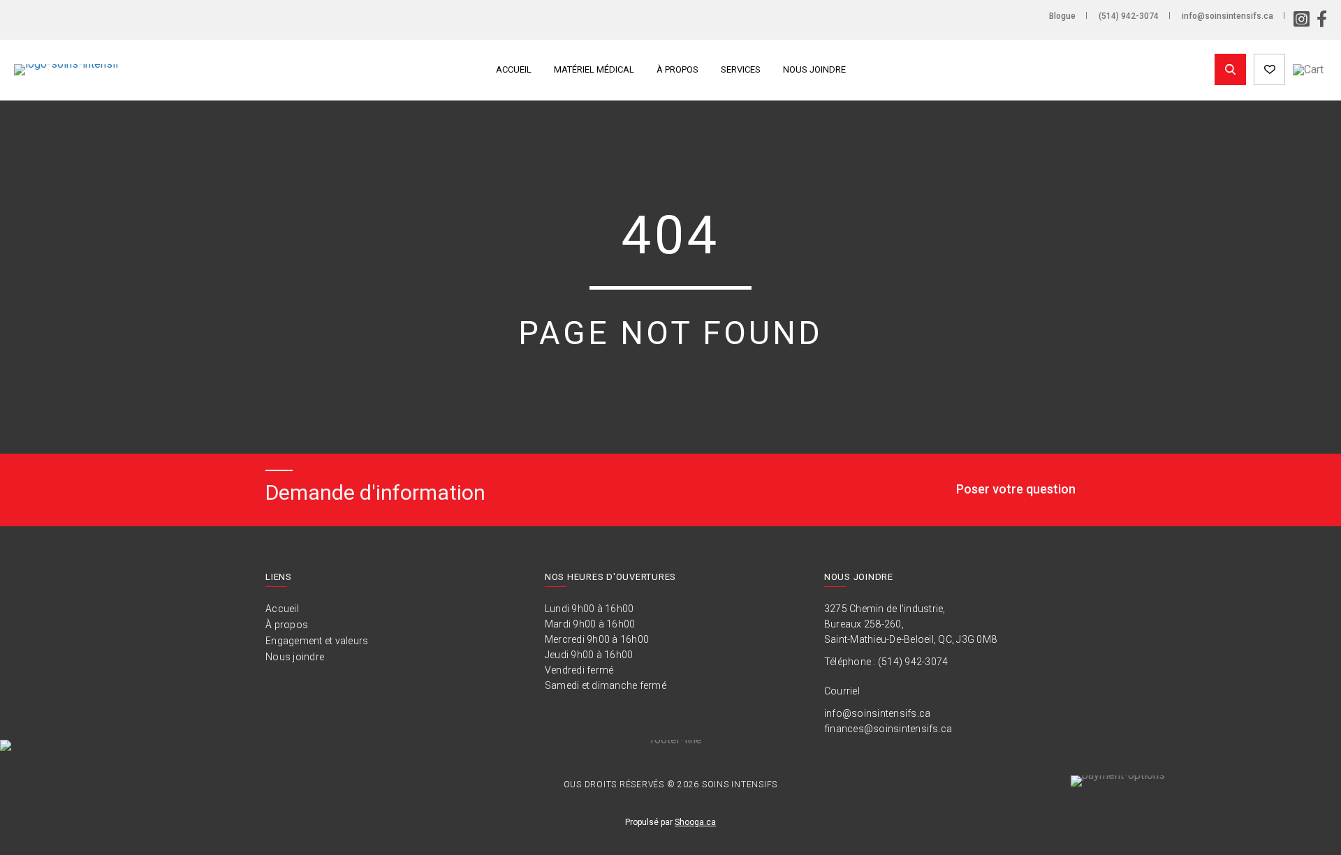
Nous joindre (814, 69)
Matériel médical (594, 69)
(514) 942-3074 (1129, 16)
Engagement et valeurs (316, 640)
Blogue (1062, 16)
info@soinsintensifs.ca (1227, 16)
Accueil (514, 69)
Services (741, 69)
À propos (677, 69)
